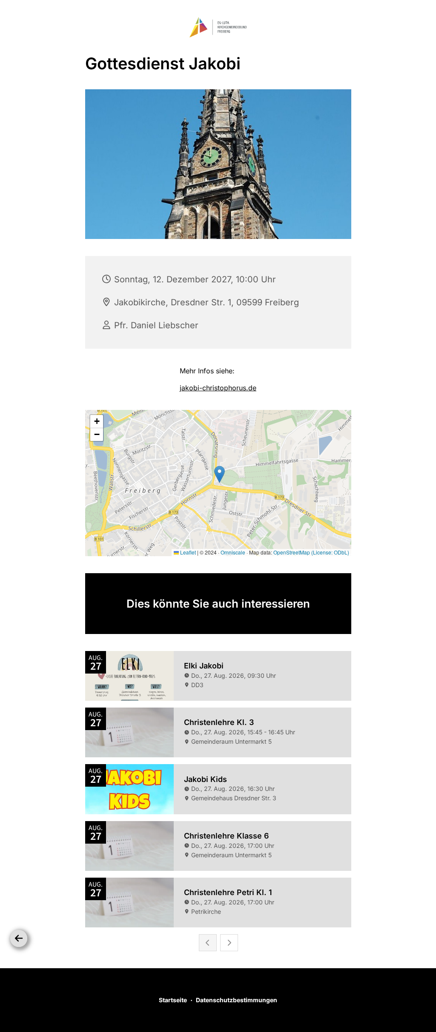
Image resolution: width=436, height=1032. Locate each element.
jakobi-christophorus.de (218, 388)
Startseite (173, 1000)
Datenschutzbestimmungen (236, 1000)
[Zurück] (18, 938)
